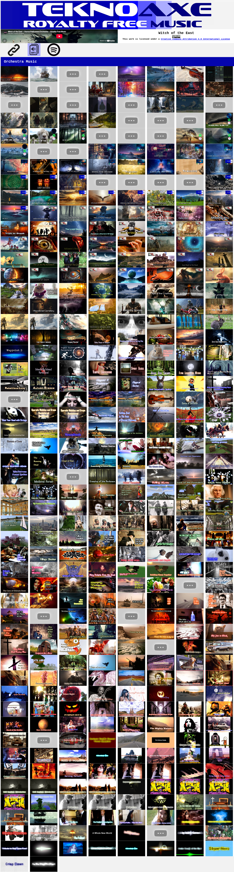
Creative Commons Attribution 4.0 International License (195, 39)
